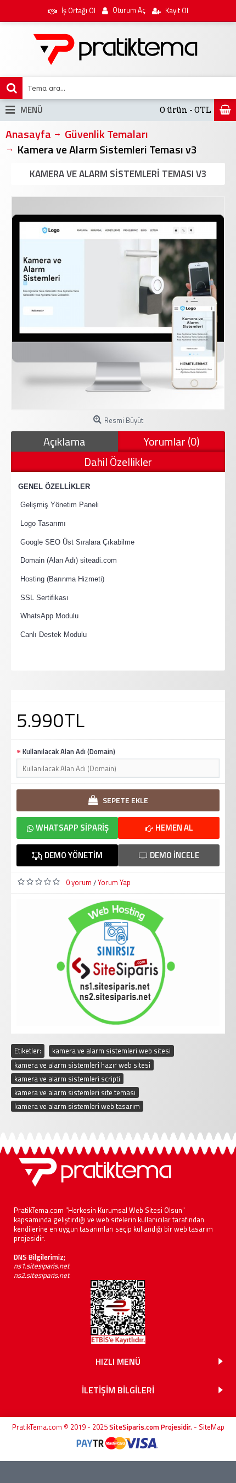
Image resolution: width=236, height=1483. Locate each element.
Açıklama (64, 441)
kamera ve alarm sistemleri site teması (75, 1092)
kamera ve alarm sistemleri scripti (67, 1078)
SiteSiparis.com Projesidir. (150, 1426)
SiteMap (211, 1426)
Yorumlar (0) (171, 441)
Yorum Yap (114, 882)
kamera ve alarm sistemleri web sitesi (111, 1050)
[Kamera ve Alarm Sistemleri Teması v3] (118, 303)
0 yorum (79, 882)
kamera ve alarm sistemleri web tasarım (77, 1106)
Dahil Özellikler (118, 461)
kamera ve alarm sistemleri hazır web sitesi (82, 1064)
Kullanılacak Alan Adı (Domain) (69, 751)
